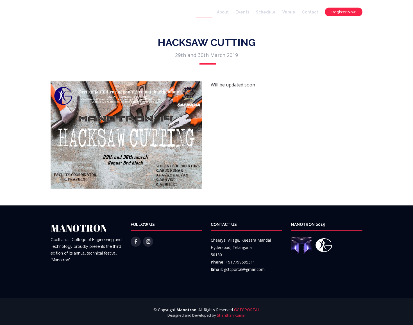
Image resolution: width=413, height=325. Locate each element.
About (223, 12)
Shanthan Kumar (231, 315)
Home (204, 12)
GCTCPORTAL (247, 309)
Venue (288, 12)
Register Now (344, 12)
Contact (310, 12)
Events (242, 12)
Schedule (266, 12)
